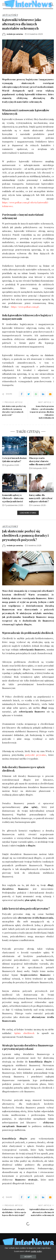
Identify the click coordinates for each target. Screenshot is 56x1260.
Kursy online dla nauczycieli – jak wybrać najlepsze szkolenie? (40, 498)
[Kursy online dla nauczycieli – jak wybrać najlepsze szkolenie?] (41, 483)
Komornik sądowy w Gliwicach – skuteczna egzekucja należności (12, 498)
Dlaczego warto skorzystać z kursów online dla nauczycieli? (40, 461)
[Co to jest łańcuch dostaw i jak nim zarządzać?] (14, 445)
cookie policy (36, 1251)
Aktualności (10, 15)
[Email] (50, 394)
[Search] (51, 4)
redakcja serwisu (15, 34)
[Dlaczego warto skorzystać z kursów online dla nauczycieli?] (41, 445)
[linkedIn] (43, 394)
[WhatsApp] (36, 394)
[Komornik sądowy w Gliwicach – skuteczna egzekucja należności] (14, 483)
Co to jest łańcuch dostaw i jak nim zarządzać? (14, 460)
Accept (28, 1256)
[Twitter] (29, 394)
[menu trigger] (5, 4)
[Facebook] (21, 394)
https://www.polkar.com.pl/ (25, 306)
